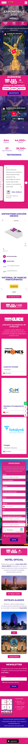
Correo (4, 498)
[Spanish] (12, 2)
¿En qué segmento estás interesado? (12, 516)
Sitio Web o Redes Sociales (10, 492)
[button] (26, 3)
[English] (8, 2)
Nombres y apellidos (8, 480)
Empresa (5, 486)
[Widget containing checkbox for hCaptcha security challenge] (13, 530)
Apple (14, 88)
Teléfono (5, 503)
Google (7, 88)
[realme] (14, 286)
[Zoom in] (25, 243)
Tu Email (3, 676)
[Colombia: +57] (4, 506)
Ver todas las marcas (14, 296)
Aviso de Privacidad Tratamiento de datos (14, 719)
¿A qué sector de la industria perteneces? (13, 522)
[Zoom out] (25, 245)
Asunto (4, 474)
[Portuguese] (10, 2)
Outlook (22, 88)
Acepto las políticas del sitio (12, 536)
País (4, 509)
